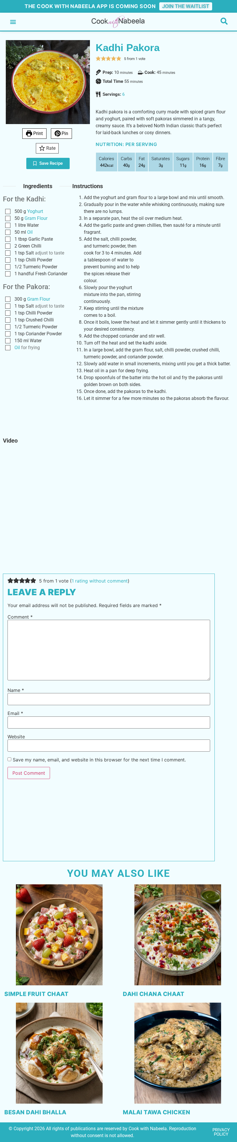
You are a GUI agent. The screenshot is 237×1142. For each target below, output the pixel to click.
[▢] (9, 211)
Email (15, 713)
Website (16, 736)
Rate (50, 148)
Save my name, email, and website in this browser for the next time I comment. (99, 759)
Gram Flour (36, 218)
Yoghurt (35, 211)
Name (16, 690)
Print (37, 133)
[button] (13, 22)
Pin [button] (64, 133)
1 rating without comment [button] (100, 581)
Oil (30, 232)
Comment (20, 617)
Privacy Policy (221, 1132)
